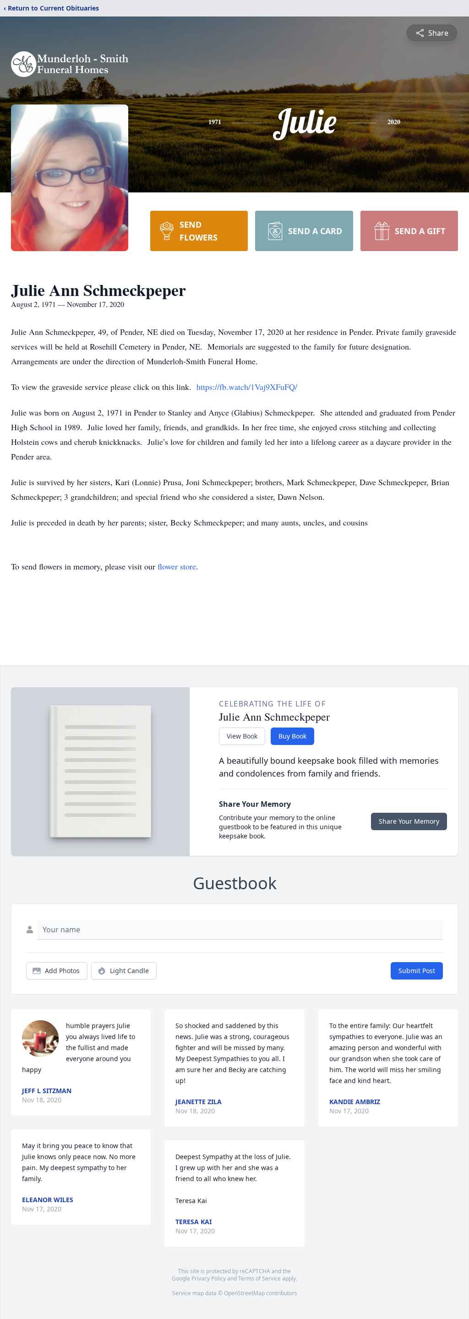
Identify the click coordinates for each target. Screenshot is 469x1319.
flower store (177, 566)
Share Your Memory (409, 821)
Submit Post (416, 970)
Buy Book (292, 736)
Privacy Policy (208, 1278)
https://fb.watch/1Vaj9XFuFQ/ (246, 386)
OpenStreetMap (244, 1293)
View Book (242, 736)
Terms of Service (259, 1278)
